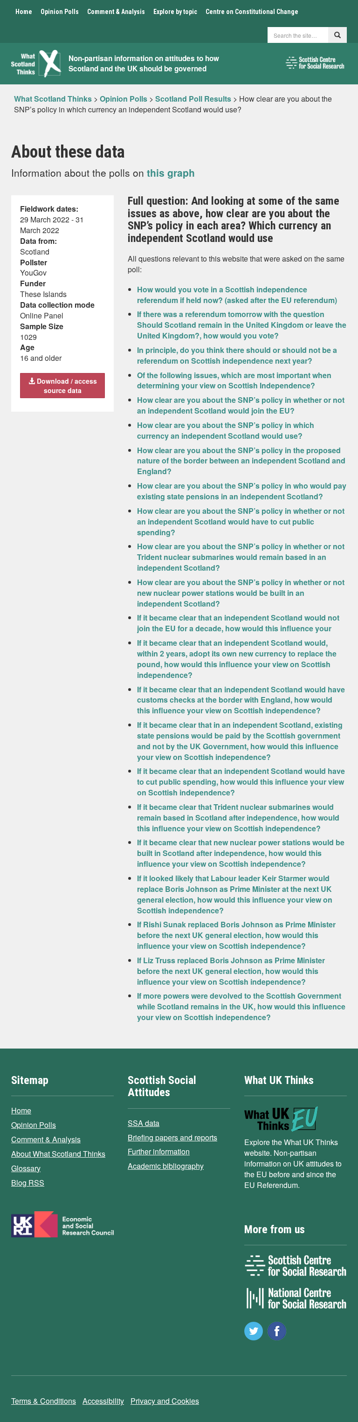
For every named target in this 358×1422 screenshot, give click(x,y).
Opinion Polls (60, 11)
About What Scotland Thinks (58, 1153)
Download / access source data (66, 385)
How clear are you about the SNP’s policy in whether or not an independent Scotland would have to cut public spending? (240, 521)
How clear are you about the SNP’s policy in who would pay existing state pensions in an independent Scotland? (241, 491)
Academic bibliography (166, 1165)
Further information (159, 1151)
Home (23, 11)
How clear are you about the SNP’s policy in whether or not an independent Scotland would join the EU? (240, 405)
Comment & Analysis (116, 11)
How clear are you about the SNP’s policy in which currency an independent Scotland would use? (225, 430)
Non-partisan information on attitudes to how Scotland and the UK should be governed (144, 63)
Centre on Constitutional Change (252, 11)
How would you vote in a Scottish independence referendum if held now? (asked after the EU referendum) (237, 294)
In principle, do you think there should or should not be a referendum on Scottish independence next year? (237, 355)
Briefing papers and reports (172, 1137)
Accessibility (103, 1400)
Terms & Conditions (43, 1400)
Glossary (26, 1168)
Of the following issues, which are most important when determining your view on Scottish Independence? (234, 380)
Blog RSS (27, 1182)
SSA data (143, 1123)
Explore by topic (175, 11)
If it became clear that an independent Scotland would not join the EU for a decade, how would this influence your (238, 623)
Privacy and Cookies (165, 1400)
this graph (171, 172)
